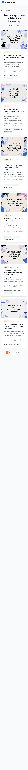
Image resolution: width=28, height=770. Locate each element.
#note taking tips (17, 290)
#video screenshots (8, 129)
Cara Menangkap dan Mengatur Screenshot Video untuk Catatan (14, 111)
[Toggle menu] (25, 2)
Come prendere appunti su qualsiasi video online (13, 220)
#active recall (16, 75)
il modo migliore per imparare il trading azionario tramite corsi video (14, 326)
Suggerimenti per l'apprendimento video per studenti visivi (13, 272)
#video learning (7, 185)
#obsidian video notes (8, 239)
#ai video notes (17, 236)
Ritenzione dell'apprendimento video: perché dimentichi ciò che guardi (13, 166)
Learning (6, 52)
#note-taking (15, 185)
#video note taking (8, 236)
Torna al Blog (6, 10)
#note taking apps (8, 131)
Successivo (18, 352)
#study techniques (8, 75)
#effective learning (8, 77)
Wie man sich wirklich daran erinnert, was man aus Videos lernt (14, 57)
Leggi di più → (21, 70)
